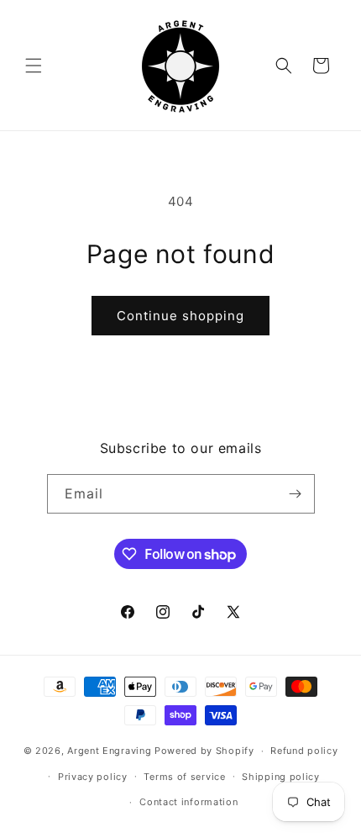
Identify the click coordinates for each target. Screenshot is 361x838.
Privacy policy (93, 777)
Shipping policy (281, 777)
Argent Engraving (109, 750)
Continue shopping (180, 316)
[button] (33, 65)
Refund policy (303, 750)
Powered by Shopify (204, 750)
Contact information (188, 802)
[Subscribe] (295, 494)
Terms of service (184, 777)
